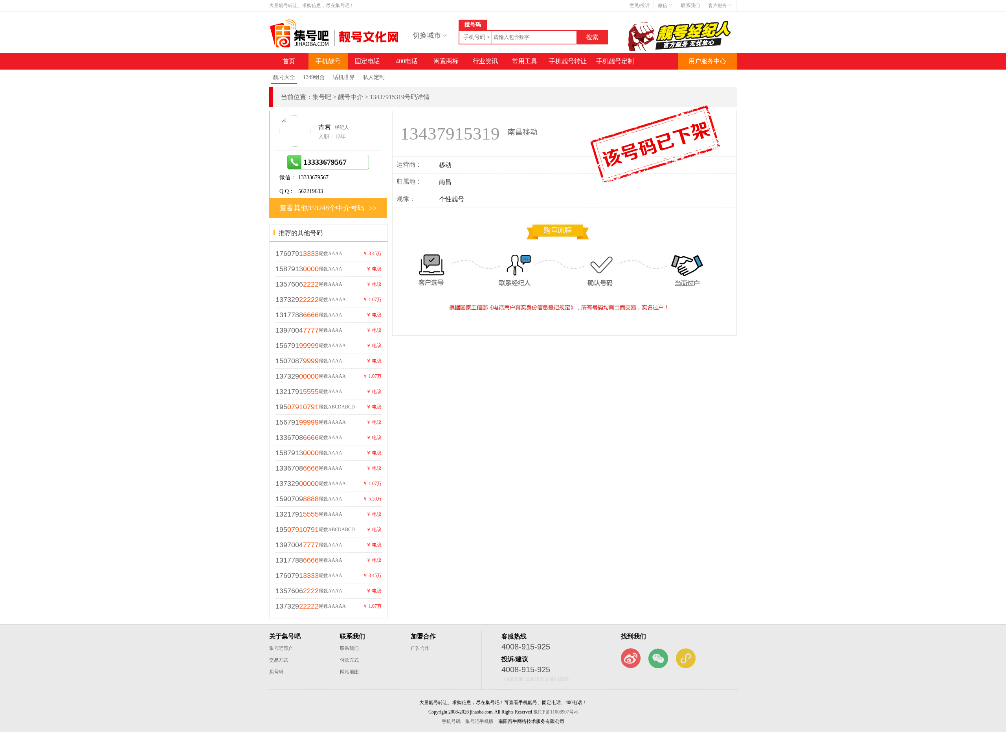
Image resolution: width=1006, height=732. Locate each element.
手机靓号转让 (568, 61)
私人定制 (374, 77)
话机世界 (344, 77)
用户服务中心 (707, 61)
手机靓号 (328, 61)
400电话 (407, 61)
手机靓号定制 (615, 61)
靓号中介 (350, 97)
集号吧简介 (281, 648)
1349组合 (314, 77)
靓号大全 (284, 77)
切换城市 (427, 35)
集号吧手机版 (479, 721)
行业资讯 (485, 61)
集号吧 (321, 97)
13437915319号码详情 (400, 97)
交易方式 (278, 660)
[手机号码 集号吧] (335, 45)
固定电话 (367, 61)
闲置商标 (446, 61)
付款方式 (349, 660)
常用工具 (524, 61)
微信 (662, 5)
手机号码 (451, 721)
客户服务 (717, 5)
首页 (289, 61)
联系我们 (690, 5)
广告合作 (420, 648)
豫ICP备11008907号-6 (555, 712)
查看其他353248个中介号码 (321, 208)
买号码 (276, 672)
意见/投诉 (640, 5)
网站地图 (349, 672)
